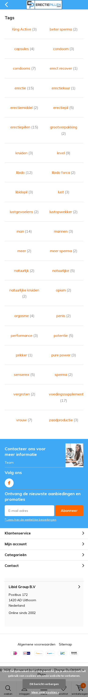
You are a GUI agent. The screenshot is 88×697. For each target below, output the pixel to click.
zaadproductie (63, 420)
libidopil (24, 192)
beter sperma (64, 29)
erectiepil (63, 107)
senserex (24, 374)
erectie (24, 88)
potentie (63, 335)
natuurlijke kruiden (24, 293)
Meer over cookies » (45, 692)
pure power (63, 355)
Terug (6, 4)
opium (63, 290)
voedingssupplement (64, 397)
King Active (24, 29)
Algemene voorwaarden (36, 644)
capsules (24, 48)
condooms (24, 68)
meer (24, 250)
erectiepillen (24, 127)
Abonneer (69, 510)
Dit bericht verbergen (44, 684)
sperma (64, 374)
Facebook (9, 482)
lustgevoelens (24, 211)
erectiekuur (64, 88)
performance (24, 335)
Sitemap (65, 644)
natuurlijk (24, 270)
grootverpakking (63, 130)
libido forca (64, 172)
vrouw (24, 420)
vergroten (24, 394)
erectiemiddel (24, 107)
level (63, 153)
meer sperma (63, 250)
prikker (24, 355)
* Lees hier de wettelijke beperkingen (30, 519)
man (24, 231)
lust (63, 192)
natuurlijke (63, 270)
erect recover (64, 68)
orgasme (24, 315)
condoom (63, 48)
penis (63, 315)
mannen (63, 231)
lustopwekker (64, 211)
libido (24, 172)
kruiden (24, 153)
